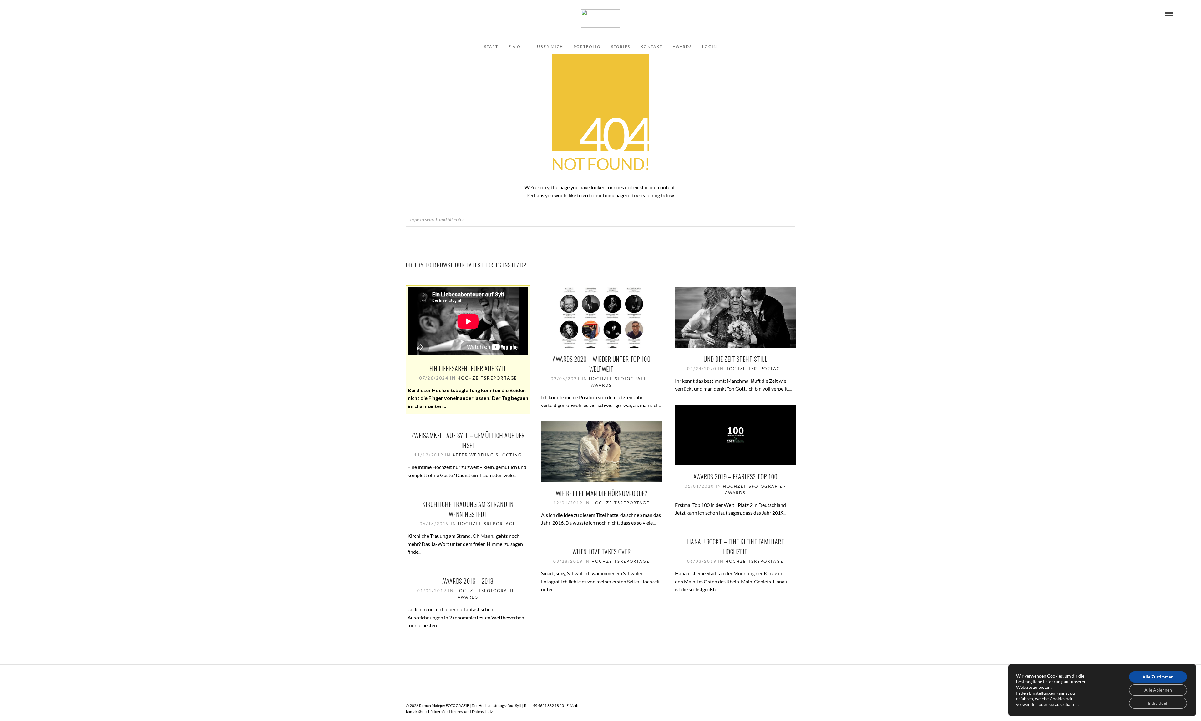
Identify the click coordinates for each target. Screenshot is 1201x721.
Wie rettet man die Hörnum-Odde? (602, 493)
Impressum (460, 711)
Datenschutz (482, 711)
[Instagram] (47, 13)
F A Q (515, 46)
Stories (620, 46)
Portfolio (587, 46)
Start (491, 46)
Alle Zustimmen (1158, 676)
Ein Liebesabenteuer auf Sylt (468, 368)
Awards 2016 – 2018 (468, 581)
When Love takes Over (601, 551)
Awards (682, 46)
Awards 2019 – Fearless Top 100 (735, 476)
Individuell (1158, 703)
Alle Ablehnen (1158, 690)
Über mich (550, 46)
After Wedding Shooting (487, 454)
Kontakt (651, 46)
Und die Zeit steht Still (735, 359)
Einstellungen (1042, 693)
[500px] (55, 13)
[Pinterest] (39, 13)
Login (709, 46)
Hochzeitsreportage (487, 378)
